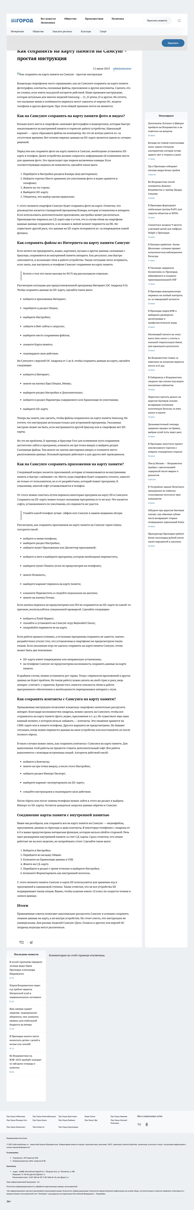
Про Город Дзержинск (16, 1127)
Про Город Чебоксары (16, 1116)
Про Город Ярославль (68, 1116)
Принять (173, 43)
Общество (70, 18)
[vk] (21, 942)
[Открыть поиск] (179, 21)
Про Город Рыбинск (67, 1120)
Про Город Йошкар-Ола (17, 1120)
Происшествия (94, 18)
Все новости (48, 18)
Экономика (48, 22)
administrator (122, 68)
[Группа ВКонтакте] (139, 1124)
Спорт (103, 31)
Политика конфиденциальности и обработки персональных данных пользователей (42, 1186)
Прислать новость (157, 20)
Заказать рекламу (62, 31)
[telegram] (32, 942)
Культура (86, 31)
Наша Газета (90, 1116)
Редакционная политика (17, 1138)
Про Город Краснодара (68, 1127)
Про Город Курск (40, 1120)
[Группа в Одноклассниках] (147, 1124)
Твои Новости (38, 1127)
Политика (118, 18)
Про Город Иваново (119, 1116)
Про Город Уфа (91, 1120)
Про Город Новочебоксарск (44, 1116)
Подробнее (100, 1194)
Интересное (17, 31)
